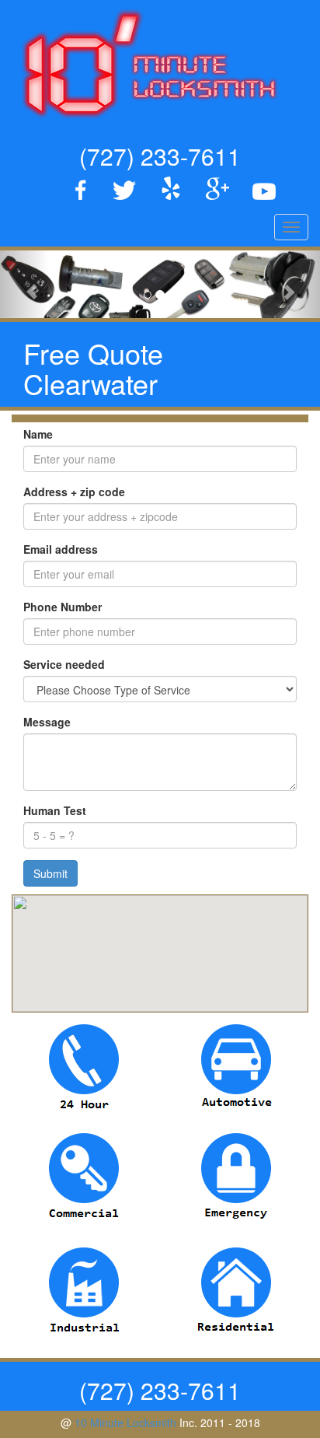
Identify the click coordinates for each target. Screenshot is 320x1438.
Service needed (64, 664)
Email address (60, 549)
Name (38, 434)
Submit (50, 873)
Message (47, 721)
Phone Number (62, 606)
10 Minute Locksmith (125, 1422)
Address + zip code (74, 491)
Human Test (54, 810)
